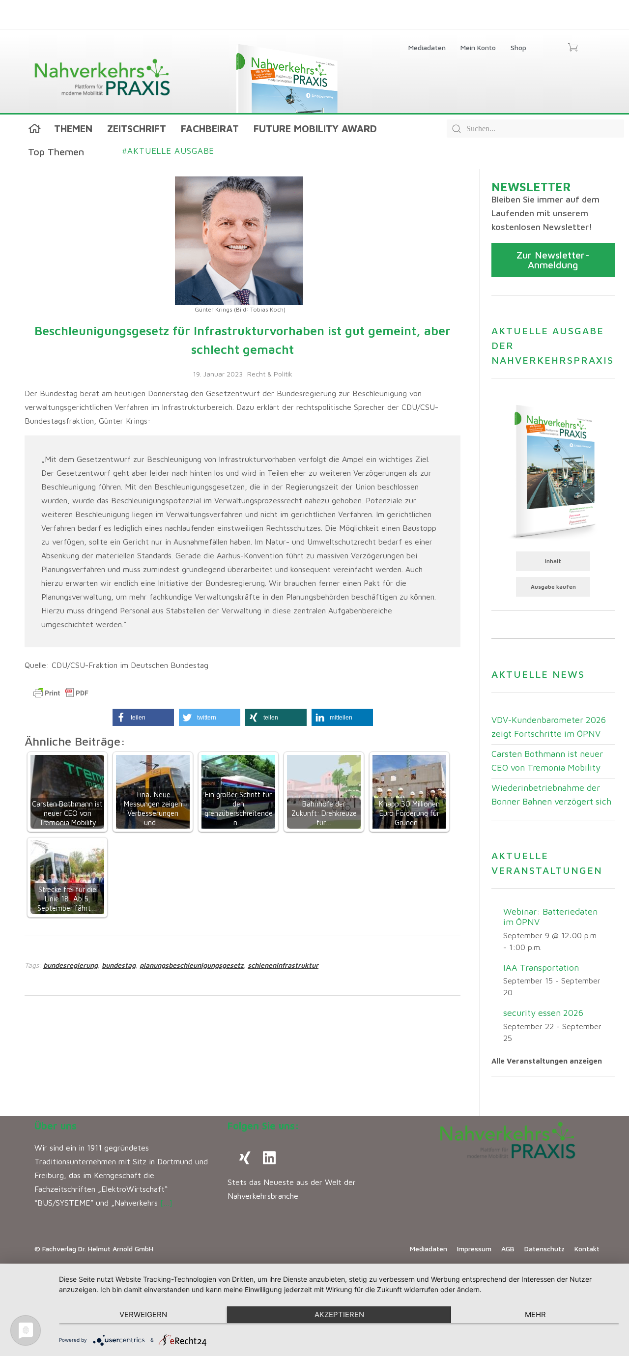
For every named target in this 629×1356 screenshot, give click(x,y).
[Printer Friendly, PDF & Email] (60, 693)
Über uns (55, 1125)
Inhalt (553, 561)
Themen (73, 128)
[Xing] (244, 1158)
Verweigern (143, 1314)
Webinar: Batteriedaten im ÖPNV (550, 916)
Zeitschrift (136, 128)
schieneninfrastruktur (283, 965)
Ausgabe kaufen (553, 586)
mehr (535, 1314)
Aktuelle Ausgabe (168, 151)
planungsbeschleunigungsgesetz (192, 965)
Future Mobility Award (315, 128)
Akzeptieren (339, 1314)
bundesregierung (70, 965)
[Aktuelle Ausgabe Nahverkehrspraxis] (553, 471)
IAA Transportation (541, 967)
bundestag (119, 965)
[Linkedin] (269, 1158)
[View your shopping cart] (572, 48)
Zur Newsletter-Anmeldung (553, 259)
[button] (143, 717)
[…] (166, 1202)
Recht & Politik (269, 374)
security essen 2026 (543, 1013)
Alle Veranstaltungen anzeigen (546, 1061)
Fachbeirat (210, 128)
